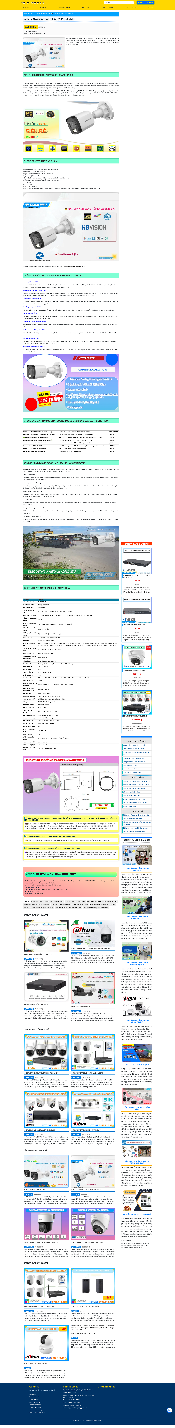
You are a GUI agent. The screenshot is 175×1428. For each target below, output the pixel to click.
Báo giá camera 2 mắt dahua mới (134, 762)
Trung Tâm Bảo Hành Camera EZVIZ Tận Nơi (136, 918)
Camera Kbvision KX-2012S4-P (134, 670)
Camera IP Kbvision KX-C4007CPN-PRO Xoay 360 (41, 1242)
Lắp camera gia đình (35, 1404)
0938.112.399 (145, 2)
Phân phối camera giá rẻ (32, 2)
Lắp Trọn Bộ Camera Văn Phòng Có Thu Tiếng (38, 907)
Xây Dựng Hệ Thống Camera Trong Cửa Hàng (137, 1162)
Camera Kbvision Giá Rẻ (44, 14)
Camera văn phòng (34, 1402)
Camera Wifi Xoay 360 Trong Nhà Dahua (136, 785)
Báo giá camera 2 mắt (130, 765)
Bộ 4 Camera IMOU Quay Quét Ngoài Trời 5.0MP (41, 1073)
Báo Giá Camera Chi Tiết (131, 769)
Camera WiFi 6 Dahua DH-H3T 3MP (36, 1364)
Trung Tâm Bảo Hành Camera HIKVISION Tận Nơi (136, 964)
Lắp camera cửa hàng (35, 1407)
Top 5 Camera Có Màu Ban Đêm (133, 749)
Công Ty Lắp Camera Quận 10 (136, 1065)
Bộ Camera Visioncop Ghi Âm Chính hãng (136, 815)
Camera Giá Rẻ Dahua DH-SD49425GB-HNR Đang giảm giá (91, 949)
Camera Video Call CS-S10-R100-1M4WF (85, 1306)
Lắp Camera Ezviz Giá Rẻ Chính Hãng (137, 1108)
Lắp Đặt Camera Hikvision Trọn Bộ (134, 832)
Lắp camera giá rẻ (34, 1399)
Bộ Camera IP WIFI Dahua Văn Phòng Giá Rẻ (39, 1130)
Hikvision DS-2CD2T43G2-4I (80, 1007)
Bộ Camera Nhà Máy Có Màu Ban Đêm (96, 907)
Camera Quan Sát (29, 14)
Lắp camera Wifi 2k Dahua (131, 792)
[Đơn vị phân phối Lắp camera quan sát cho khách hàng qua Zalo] (169, 1410)
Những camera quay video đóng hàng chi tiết (136, 753)
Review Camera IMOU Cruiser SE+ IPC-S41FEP (102, 901)
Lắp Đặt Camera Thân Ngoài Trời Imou (135, 803)
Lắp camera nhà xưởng (35, 1410)
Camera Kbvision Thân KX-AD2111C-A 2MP (48, 19)
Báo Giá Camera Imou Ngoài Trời (133, 758)
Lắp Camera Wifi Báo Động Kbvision (134, 788)
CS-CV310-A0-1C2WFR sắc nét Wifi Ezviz (38, 954)
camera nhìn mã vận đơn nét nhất (134, 745)
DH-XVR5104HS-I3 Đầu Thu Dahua (36, 1004)
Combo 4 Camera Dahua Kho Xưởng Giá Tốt (86, 1130)
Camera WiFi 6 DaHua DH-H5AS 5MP (83, 1333)
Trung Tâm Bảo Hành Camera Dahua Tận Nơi (136, 1021)
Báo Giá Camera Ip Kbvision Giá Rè (137, 1214)
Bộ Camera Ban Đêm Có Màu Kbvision (135, 828)
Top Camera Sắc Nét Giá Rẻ (132, 772)
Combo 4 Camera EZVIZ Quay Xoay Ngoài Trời (87, 1073)
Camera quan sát (34, 1397)
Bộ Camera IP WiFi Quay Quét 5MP (135, 716)
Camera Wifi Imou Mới (130, 806)
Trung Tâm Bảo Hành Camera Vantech (136, 869)
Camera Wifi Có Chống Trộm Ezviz (134, 799)
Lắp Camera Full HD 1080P (131, 795)
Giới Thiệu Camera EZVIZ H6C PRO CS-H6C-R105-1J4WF (70, 904)
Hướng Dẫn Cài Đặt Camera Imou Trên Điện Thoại (47, 901)
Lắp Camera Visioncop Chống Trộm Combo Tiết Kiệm (137, 823)
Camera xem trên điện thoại (37, 1412)
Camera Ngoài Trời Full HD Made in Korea (68, 907)
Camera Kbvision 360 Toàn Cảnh (63, 14)
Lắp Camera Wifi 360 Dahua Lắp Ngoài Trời (136, 781)
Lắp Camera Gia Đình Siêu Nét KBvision (102, 904)
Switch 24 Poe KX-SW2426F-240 (134, 625)
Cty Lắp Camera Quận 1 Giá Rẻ (75, 901)
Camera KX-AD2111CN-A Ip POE (34, 1190)
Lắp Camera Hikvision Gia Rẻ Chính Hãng (36, 904)
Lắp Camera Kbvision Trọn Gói (132, 818)
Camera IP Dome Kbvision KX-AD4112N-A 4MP (87, 1242)
